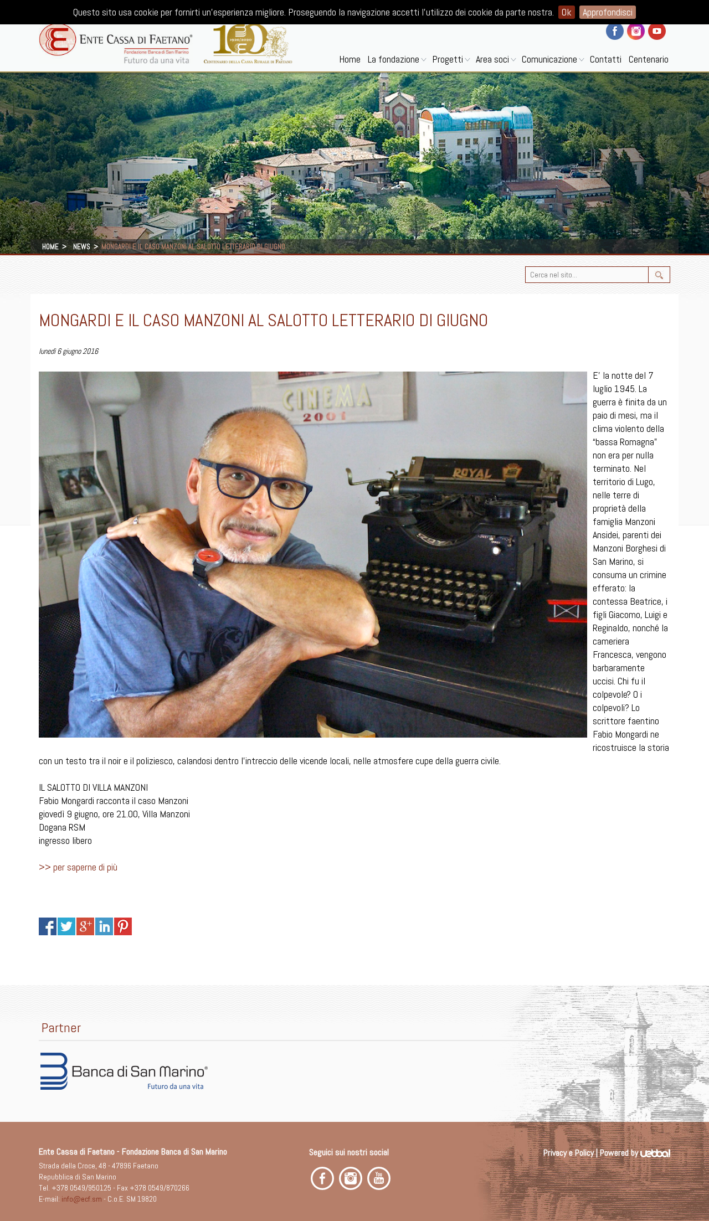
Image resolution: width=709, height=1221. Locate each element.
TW (66, 926)
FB (47, 926)
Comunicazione (549, 59)
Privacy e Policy (568, 1152)
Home (350, 59)
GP (85, 926)
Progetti (447, 59)
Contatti (605, 59)
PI (123, 926)
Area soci (492, 59)
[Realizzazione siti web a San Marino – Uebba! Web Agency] (655, 1152)
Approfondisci (608, 12)
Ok (567, 12)
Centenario (649, 59)
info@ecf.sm (81, 1199)
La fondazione (393, 59)
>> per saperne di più (78, 867)
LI (104, 926)
